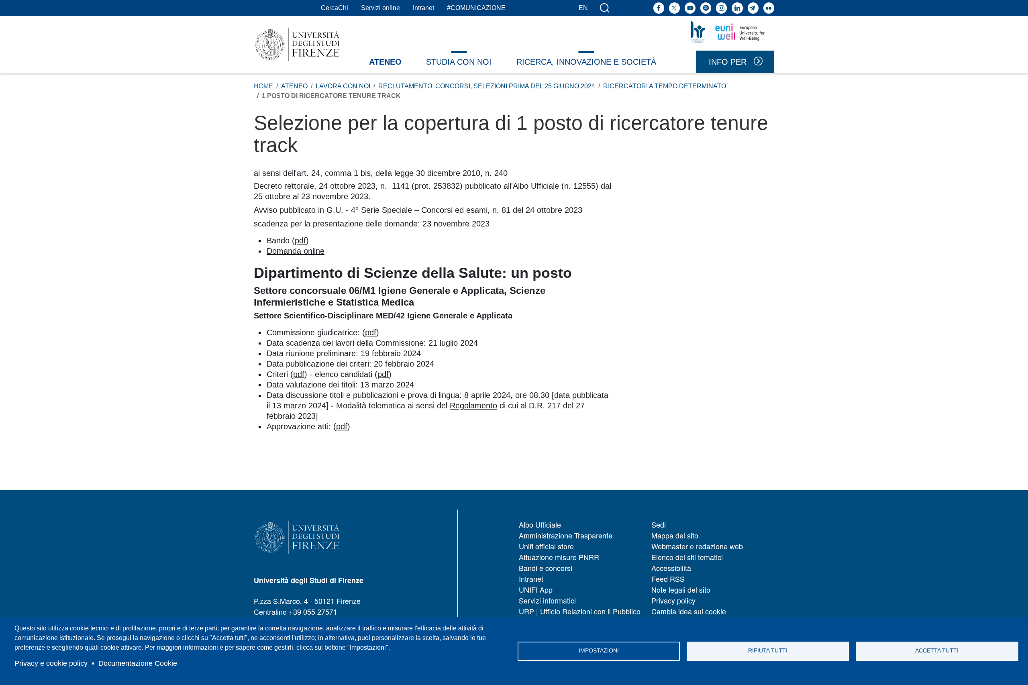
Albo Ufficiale (540, 524)
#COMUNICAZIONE (476, 7)
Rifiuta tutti (767, 651)
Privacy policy (673, 600)
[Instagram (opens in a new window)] (721, 7)
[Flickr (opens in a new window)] (768, 7)
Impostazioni (599, 651)
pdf (300, 240)
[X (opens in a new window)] (674, 7)
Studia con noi (459, 61)
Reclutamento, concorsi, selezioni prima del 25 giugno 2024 (486, 86)
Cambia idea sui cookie (688, 611)
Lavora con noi (343, 86)
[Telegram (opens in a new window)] (753, 7)
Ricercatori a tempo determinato (664, 86)
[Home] (297, 44)
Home (263, 86)
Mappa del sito (674, 535)
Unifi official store (546, 546)
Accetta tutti (937, 651)
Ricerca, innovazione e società (586, 61)
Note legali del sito (680, 589)
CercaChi (334, 7)
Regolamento (473, 405)
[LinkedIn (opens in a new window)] (737, 7)
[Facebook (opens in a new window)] (658, 7)
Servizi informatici (547, 600)
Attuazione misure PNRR (559, 557)
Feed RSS (668, 578)
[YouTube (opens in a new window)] (690, 7)
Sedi (658, 524)
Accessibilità (671, 568)
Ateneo (385, 61)
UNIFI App (536, 589)
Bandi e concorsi (545, 568)
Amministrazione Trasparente (565, 535)
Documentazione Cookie (137, 663)
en (583, 7)
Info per (728, 61)
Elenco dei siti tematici (687, 557)
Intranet (423, 7)
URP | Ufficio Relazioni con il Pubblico (579, 611)
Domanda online (295, 251)
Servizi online (380, 7)
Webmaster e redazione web (697, 546)
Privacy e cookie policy (51, 663)
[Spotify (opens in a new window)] (705, 7)
